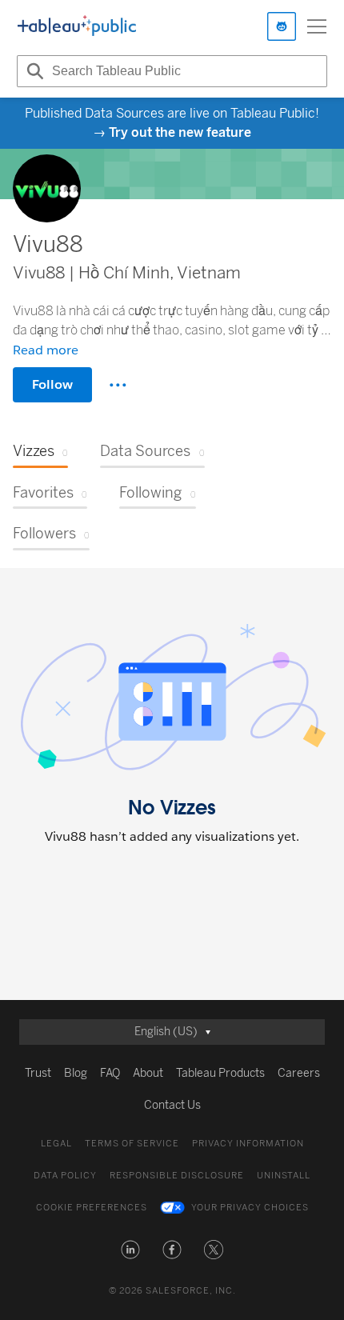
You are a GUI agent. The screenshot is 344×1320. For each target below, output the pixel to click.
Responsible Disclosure (177, 1175)
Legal (56, 1143)
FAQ (110, 1073)
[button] (130, 1249)
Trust (38, 1073)
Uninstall (283, 1175)
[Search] (32, 71)
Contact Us (172, 1105)
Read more (45, 350)
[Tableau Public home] (77, 26)
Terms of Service (132, 1143)
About (148, 1073)
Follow (52, 384)
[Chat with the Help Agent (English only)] (281, 26)
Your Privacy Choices (250, 1207)
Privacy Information (248, 1143)
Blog (75, 1073)
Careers (299, 1073)
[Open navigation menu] (316, 26)
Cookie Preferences (91, 1207)
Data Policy (65, 1175)
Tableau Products (220, 1073)
